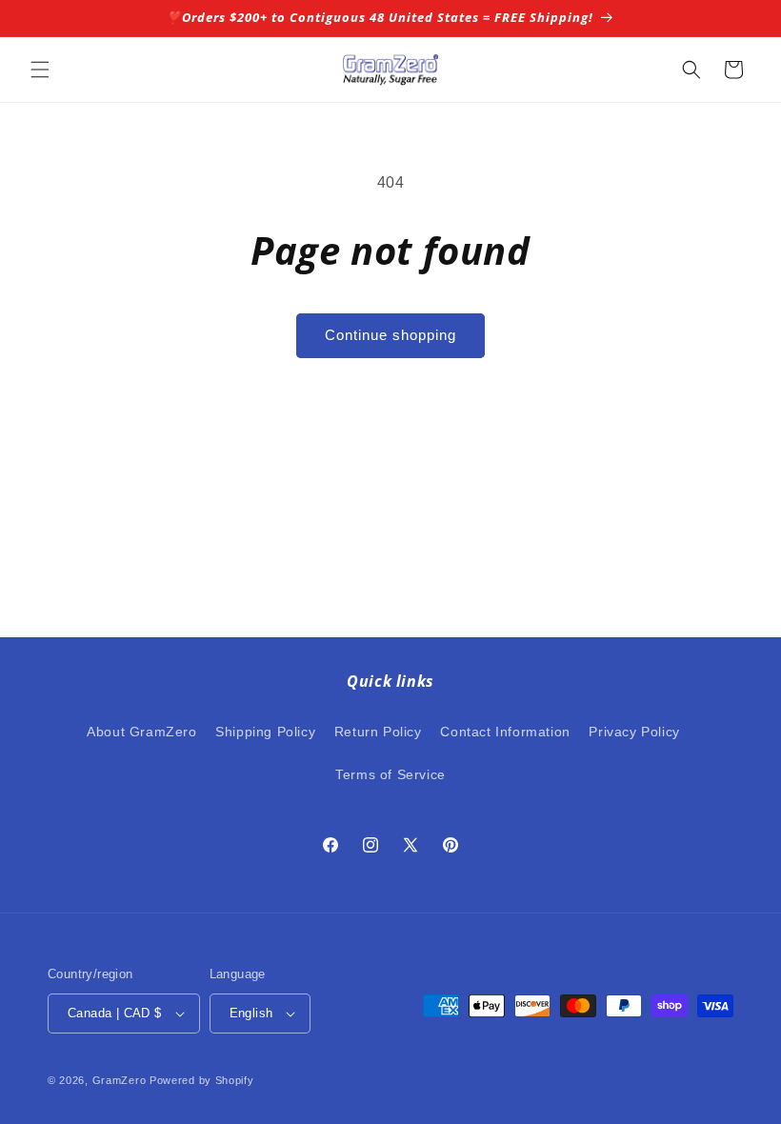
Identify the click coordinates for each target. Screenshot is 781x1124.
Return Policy (378, 731)
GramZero (119, 1080)
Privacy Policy (634, 731)
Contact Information (505, 731)
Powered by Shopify (202, 1080)
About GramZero (141, 731)
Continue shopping (390, 335)
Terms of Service (390, 774)
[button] (40, 69)
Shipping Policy (265, 731)
